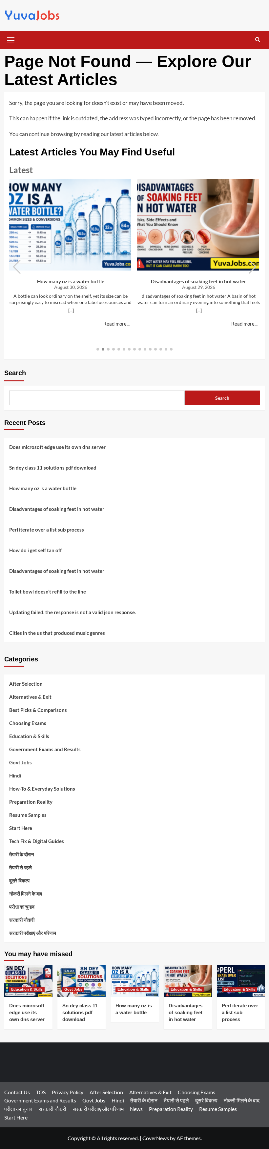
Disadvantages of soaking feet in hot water (198, 281)
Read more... (116, 324)
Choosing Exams (27, 723)
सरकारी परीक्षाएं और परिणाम (32, 933)
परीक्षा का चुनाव (21, 907)
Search (15, 372)
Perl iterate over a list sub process (46, 530)
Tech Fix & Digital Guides (36, 841)
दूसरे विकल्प (19, 880)
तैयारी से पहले (20, 867)
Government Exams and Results (45, 749)
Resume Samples (28, 815)
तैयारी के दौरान (21, 854)
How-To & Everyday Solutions (42, 789)
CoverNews (155, 1138)
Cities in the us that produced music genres (57, 633)
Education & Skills (29, 736)
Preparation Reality (30, 802)
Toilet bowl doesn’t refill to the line (47, 592)
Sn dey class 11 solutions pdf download (52, 468)
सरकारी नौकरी (21, 920)
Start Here (20, 828)
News (136, 1109)
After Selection (26, 684)
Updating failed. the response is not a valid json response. (72, 612)
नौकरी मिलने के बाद (25, 894)
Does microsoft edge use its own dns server (57, 447)
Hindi (15, 775)
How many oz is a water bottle (70, 281)
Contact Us (17, 1092)
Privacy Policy (67, 1092)
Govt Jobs (20, 762)
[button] (10, 39)
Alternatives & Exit (30, 697)
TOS (41, 1092)
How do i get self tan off (35, 550)
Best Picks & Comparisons (38, 710)
